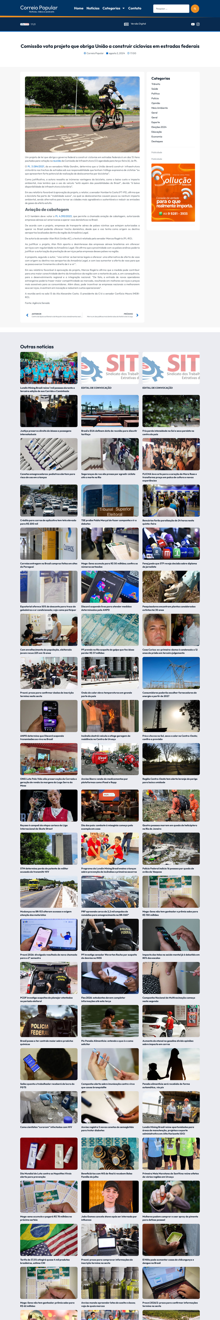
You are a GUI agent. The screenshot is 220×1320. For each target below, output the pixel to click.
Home (79, 8)
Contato (134, 8)
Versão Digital (138, 23)
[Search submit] (195, 8)
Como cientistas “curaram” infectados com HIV (46, 1127)
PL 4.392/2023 (63, 216)
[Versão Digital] (126, 24)
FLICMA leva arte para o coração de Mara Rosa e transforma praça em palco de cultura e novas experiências (169, 477)
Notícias (93, 8)
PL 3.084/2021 (36, 166)
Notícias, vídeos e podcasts (41, 11)
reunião (57, 160)
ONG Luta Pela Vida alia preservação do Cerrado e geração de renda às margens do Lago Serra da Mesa (48, 782)
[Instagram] (198, 24)
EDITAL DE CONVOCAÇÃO (96, 387)
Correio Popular (39, 7)
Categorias (111, 8)
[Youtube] (193, 24)
